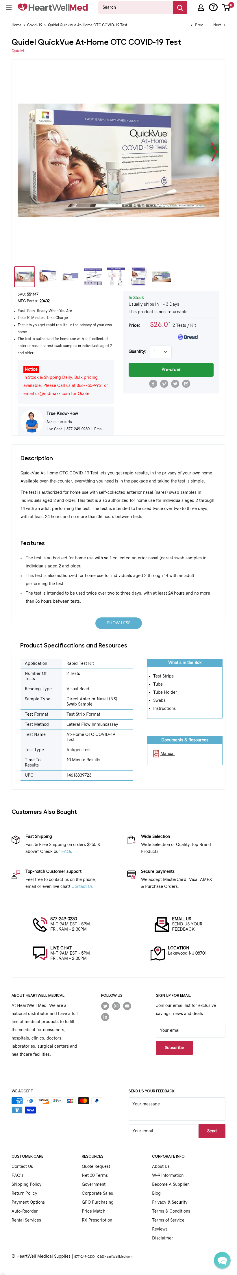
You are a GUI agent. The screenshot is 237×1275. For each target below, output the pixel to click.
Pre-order (171, 370)
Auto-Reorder (25, 1211)
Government (93, 1184)
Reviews (160, 1229)
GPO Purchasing (98, 1202)
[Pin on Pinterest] (164, 384)
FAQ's (17, 1175)
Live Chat (54, 429)
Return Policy (24, 1193)
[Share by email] (186, 384)
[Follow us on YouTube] (127, 1006)
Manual (167, 753)
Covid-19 (34, 25)
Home (16, 25)
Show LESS (118, 623)
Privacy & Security (170, 1202)
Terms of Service (168, 1220)
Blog (156, 1193)
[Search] (180, 7)
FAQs (66, 851)
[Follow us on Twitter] (105, 1006)
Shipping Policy (27, 1184)
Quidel (18, 51)
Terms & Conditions (171, 1211)
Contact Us (82, 886)
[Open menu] (9, 7)
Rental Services (26, 1220)
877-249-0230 (63, 919)
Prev (199, 25)
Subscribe (174, 1048)
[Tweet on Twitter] (175, 384)
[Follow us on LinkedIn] (105, 1017)
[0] (226, 7)
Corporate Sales (97, 1193)
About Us (161, 1166)
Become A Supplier (170, 1184)
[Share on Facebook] (153, 384)
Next (217, 25)
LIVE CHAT (61, 948)
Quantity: (138, 351)
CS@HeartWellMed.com (114, 1256)
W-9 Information (168, 1175)
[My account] (201, 7)
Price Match (93, 1211)
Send (212, 1131)
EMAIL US (181, 919)
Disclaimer (162, 1238)
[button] (222, 1260)
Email (98, 429)
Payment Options (28, 1202)
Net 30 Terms (95, 1175)
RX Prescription (97, 1220)
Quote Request (96, 1166)
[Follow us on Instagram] (116, 1006)
